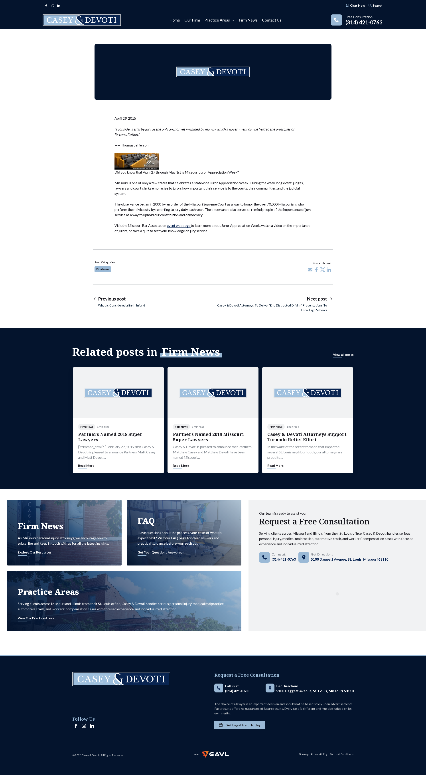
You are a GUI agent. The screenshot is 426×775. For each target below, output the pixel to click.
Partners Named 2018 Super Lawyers (110, 437)
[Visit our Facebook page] (46, 5)
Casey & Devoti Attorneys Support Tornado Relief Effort (307, 437)
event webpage (179, 225)
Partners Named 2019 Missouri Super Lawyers (208, 437)
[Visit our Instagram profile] (52, 5)
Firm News (102, 269)
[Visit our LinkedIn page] (58, 5)
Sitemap (303, 754)
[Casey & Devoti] (82, 20)
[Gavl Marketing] (211, 754)
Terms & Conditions (342, 754)
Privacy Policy (319, 754)
